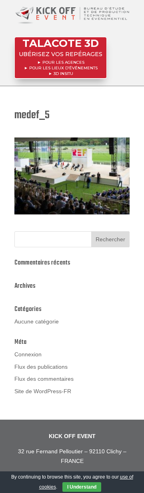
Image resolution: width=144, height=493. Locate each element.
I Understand (81, 487)
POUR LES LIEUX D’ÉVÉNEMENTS (63, 68)
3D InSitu (63, 73)
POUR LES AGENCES (63, 62)
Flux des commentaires (44, 379)
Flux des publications (41, 367)
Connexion (28, 354)
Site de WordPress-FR (42, 391)
